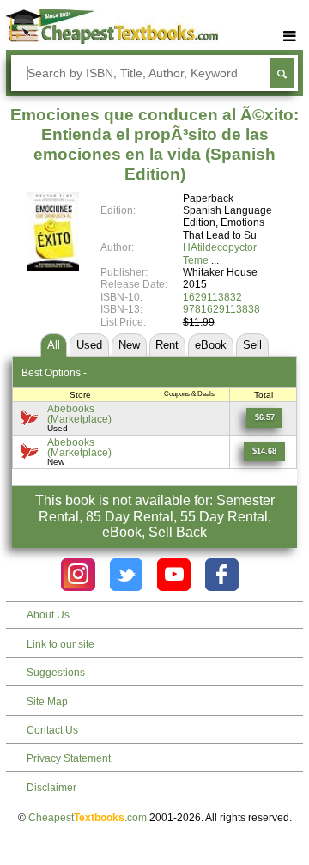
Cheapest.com (87, 818)
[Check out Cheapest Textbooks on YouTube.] (174, 575)
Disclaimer (51, 788)
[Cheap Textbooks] (112, 40)
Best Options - (54, 373)
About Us (48, 615)
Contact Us (52, 730)
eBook (211, 344)
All (53, 344)
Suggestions (56, 673)
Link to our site (60, 644)
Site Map (47, 702)
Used (89, 344)
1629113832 (212, 297)
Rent (167, 344)
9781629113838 (221, 309)
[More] (290, 36)
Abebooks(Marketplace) (79, 413)
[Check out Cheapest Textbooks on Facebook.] (222, 575)
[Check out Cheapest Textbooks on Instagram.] (77, 575)
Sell (252, 344)
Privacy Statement (69, 758)
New (129, 344)
